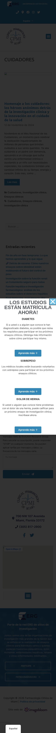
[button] (53, 301)
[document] (28, 366)
